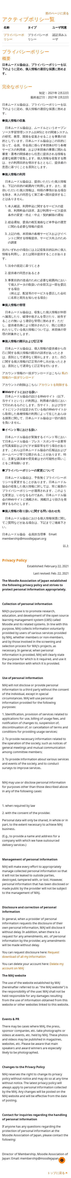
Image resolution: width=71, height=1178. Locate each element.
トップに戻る (56, 1173)
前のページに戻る (57, 13)
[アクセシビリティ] (62, 1160)
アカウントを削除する (53, 385)
